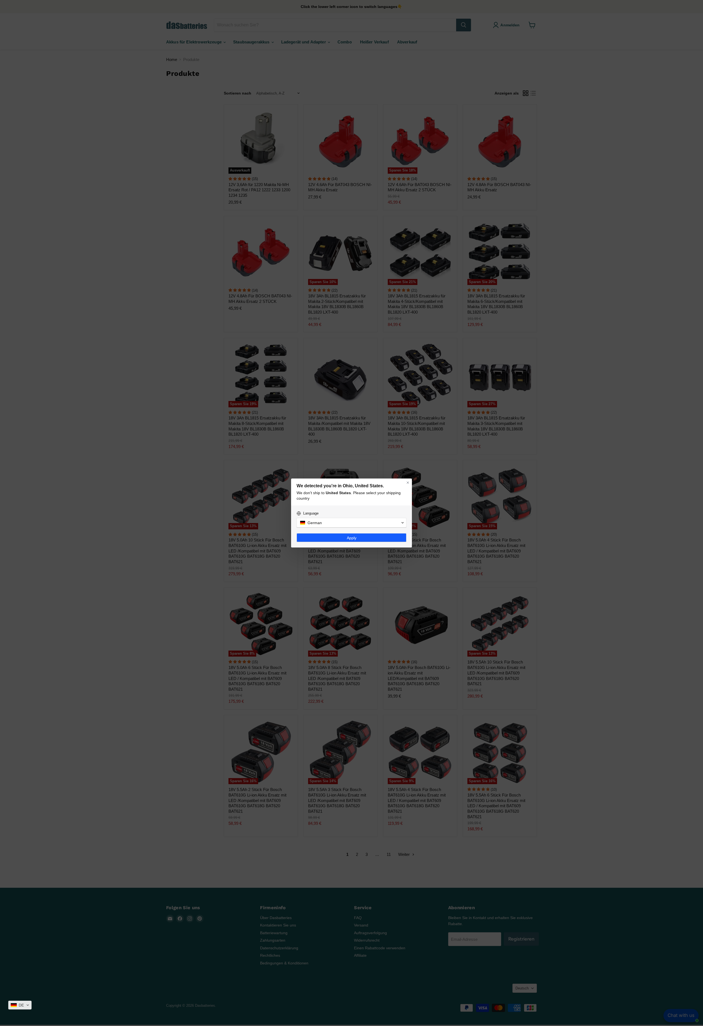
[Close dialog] (408, 483)
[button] (20, 1005)
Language (311, 513)
